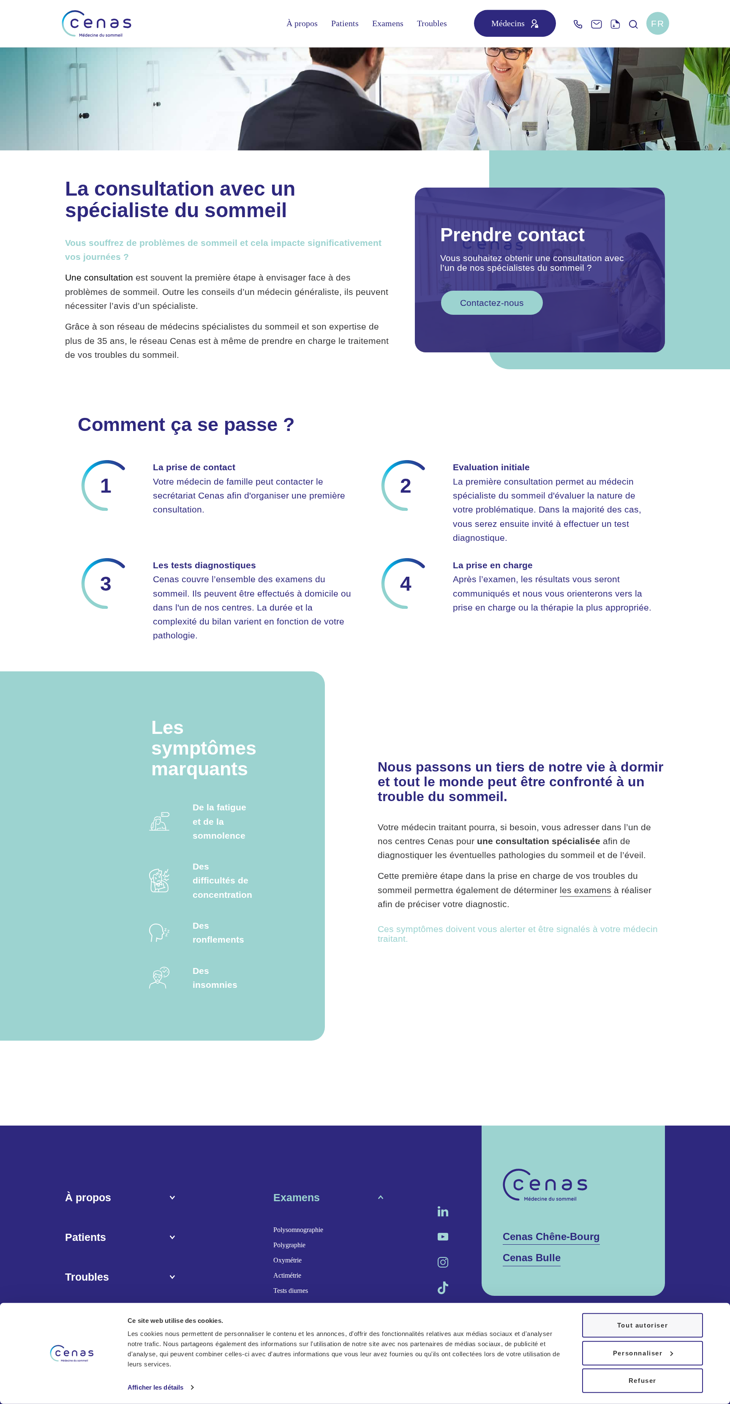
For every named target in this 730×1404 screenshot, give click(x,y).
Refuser (642, 1380)
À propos (302, 23)
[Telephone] (578, 23)
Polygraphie (289, 1245)
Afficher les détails (155, 1387)
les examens (585, 890)
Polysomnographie (298, 1229)
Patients (345, 23)
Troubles (432, 23)
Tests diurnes (290, 1290)
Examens (387, 23)
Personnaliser (638, 1352)
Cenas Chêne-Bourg (551, 1236)
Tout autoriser (642, 1325)
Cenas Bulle (532, 1257)
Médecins (508, 23)
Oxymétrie (287, 1260)
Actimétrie (287, 1275)
